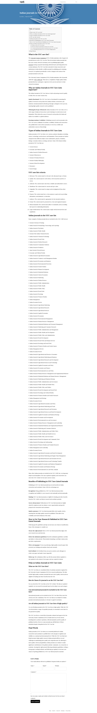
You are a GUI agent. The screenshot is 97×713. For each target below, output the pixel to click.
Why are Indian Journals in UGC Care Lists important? (43, 34)
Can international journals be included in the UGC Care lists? (45, 48)
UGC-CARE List (38, 79)
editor (22, 16)
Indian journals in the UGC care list (38, 38)
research (31, 64)
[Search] (76, 2)
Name (32, 665)
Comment (33, 672)
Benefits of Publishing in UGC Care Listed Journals (42, 40)
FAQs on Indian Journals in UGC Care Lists (40, 43)
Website (57, 665)
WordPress (32, 711)
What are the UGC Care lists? (38, 45)
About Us (53, 710)
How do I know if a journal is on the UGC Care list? (42, 46)
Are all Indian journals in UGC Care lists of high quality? (44, 49)
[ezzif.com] (22, 2)
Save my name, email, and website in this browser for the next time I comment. (48, 697)
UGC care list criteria (35, 37)
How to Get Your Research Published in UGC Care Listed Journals (45, 42)
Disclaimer (63, 710)
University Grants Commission (38, 58)
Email (44, 665)
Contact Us (58, 710)
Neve (21, 711)
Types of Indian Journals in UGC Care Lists (40, 35)
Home (50, 710)
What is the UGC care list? (36, 32)
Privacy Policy (68, 710)
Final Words (33, 51)
